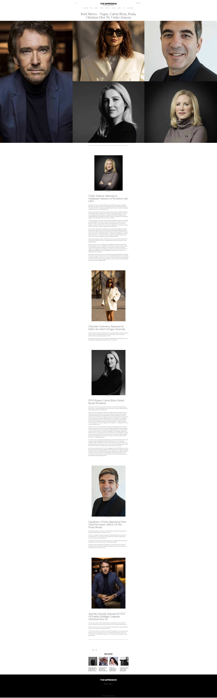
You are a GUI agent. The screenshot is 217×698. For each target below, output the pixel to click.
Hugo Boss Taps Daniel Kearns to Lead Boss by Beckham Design (92, 669)
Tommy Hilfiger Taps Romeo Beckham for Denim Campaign (103, 669)
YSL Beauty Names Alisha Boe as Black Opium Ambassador (124, 669)
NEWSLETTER (138, 3)
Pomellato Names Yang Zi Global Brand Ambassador (113, 669)
